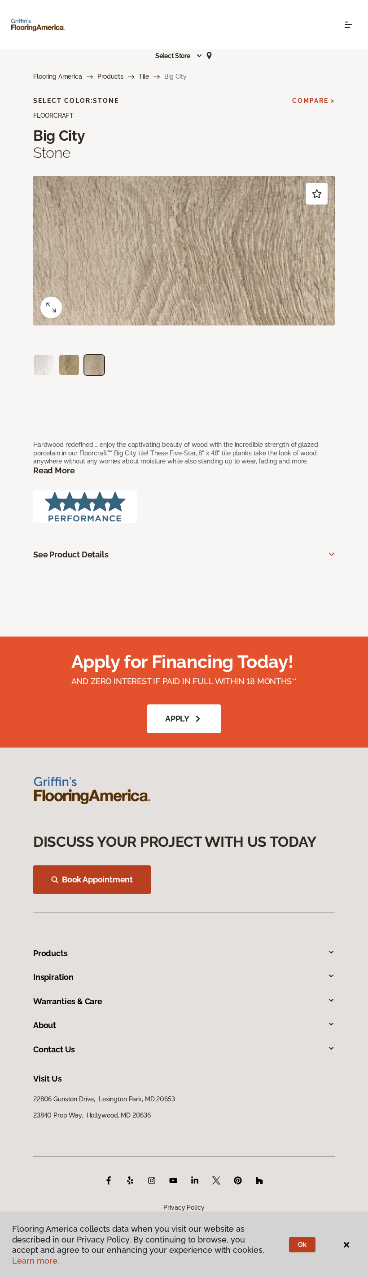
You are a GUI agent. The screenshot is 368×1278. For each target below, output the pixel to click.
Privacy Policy (183, 1207)
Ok (302, 1244)
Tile (144, 76)
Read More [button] (53, 470)
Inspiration (53, 977)
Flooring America (57, 76)
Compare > (313, 100)
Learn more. (35, 1260)
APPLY (177, 718)
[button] (179, 56)
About (44, 1025)
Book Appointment (97, 879)
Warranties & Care (67, 1001)
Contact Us (54, 1049)
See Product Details (71, 554)
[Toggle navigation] (348, 25)
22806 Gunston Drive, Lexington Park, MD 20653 (104, 1099)
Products (110, 76)
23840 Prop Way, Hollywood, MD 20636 (92, 1115)
